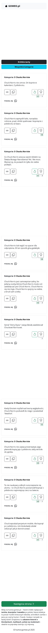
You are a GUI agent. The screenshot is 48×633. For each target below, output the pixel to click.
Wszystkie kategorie (24, 67)
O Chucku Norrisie (22, 77)
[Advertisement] (24, 35)
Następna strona (23, 603)
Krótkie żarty (24, 62)
